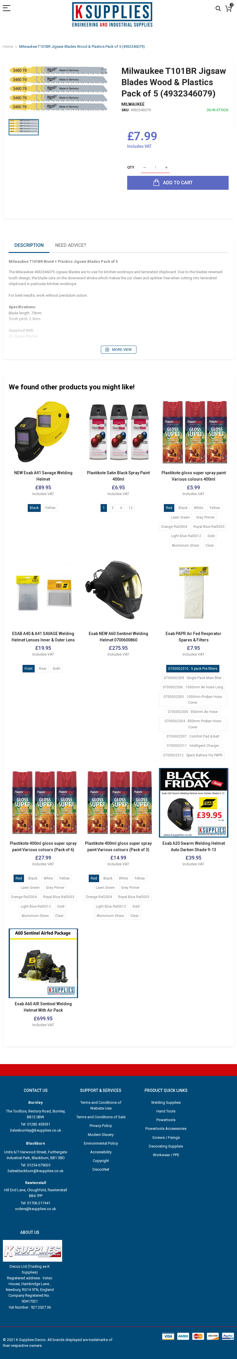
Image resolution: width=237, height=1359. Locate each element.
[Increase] (166, 168)
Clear (209, 545)
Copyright (101, 1161)
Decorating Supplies (166, 1146)
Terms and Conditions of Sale (100, 1117)
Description (29, 245)
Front (29, 669)
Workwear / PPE (166, 1155)
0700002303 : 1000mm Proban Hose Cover (193, 700)
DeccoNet (100, 1169)
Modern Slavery (101, 1134)
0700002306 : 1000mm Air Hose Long (193, 687)
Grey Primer (205, 517)
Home (8, 46)
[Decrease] (144, 168)
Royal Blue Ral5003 (209, 527)
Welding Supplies (166, 1102)
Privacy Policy (101, 1125)
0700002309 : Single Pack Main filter (193, 678)
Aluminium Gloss (185, 545)
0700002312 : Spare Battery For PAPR (193, 755)
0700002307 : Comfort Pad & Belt (192, 736)
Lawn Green (180, 517)
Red (169, 508)
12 (131, 508)
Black (34, 508)
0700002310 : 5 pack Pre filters (192, 669)
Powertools (165, 1120)
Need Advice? (70, 245)
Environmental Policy (101, 1143)
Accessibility (101, 1152)
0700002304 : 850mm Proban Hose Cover (193, 724)
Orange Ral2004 (174, 527)
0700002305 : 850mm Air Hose (193, 712)
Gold (211, 536)
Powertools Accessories (165, 1128)
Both (56, 669)
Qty (130, 167)
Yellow (50, 508)
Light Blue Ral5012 (186, 536)
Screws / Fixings (166, 1137)
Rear (43, 669)
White (198, 508)
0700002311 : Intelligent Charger (193, 746)
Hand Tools (165, 1111)
